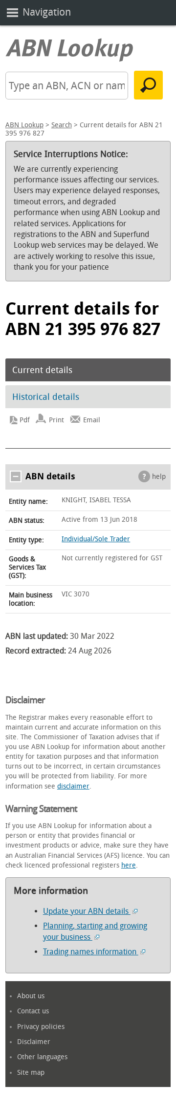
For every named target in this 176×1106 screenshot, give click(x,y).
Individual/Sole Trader (96, 539)
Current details (42, 370)
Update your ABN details (87, 911)
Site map (30, 1072)
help (159, 477)
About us (30, 996)
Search (61, 125)
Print (56, 420)
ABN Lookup (24, 125)
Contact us (33, 1011)
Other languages (42, 1057)
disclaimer (73, 786)
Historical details (45, 397)
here (128, 865)
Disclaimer (33, 1042)
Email (91, 420)
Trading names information (90, 951)
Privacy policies (41, 1027)
